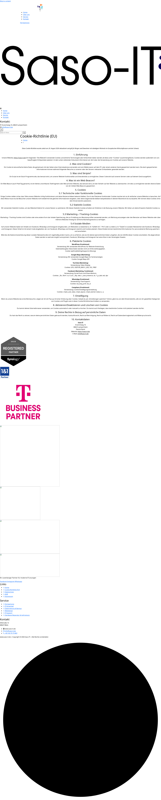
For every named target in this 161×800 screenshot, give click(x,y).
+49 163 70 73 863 (10, 633)
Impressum (8, 596)
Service (25, 17)
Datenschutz (9, 592)
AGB (6, 594)
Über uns (26, 15)
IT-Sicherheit (9, 606)
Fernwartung (24, 23)
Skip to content (5, 1)
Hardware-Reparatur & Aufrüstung (17, 615)
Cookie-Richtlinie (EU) (12, 590)
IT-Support (8, 613)
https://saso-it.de (20, 158)
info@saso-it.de (7, 127)
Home (25, 12)
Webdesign (8, 611)
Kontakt (26, 19)
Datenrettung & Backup (13, 608)
